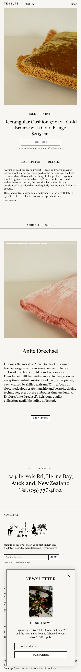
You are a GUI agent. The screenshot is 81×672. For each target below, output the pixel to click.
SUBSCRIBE (40, 654)
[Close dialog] (68, 575)
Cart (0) (29, 4)
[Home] (11, 4)
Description (30, 161)
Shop (74, 4)
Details (54, 161)
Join (54, 557)
